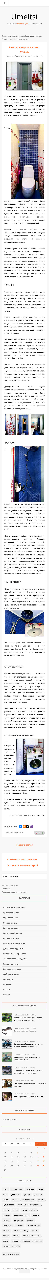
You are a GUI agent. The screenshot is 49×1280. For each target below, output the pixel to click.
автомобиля (17, 1189)
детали (27, 1194)
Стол (5, 1189)
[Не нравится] (36, 833)
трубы (17, 1246)
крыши (40, 1199)
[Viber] (31, 826)
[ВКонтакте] (32, 3)
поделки (6, 1215)
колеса (15, 1199)
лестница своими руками (28, 1205)
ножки (24, 1210)
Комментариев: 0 (14, 832)
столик (15, 1241)
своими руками (33, 1225)
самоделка (7, 1225)
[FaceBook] (35, 3)
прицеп (36, 1215)
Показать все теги (11, 1254)
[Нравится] (42, 833)
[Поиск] (45, 3)
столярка (26, 1241)
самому (19, 1225)
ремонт (30, 1220)
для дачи (38, 1194)
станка (35, 1230)
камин (5, 1199)
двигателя (15, 1194)
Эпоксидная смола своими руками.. (29, 1096)
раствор (6, 1220)
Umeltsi (24, 16)
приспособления (21, 1215)
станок (16, 1235)
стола (5, 1241)
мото (15, 1210)
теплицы (6, 1246)
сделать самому (21, 1230)
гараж (40, 1189)
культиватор (8, 1205)
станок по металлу (31, 1235)
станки (6, 1235)
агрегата (30, 1189)
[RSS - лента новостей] (42, 3)
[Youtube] (39, 3)
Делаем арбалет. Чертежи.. (25, 1031)
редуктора (18, 1220)
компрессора (28, 1199)
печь (33, 1210)
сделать (6, 1230)
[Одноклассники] (24, 826)
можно (6, 1210)
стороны (38, 1241)
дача (5, 1194)
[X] (27, 826)
